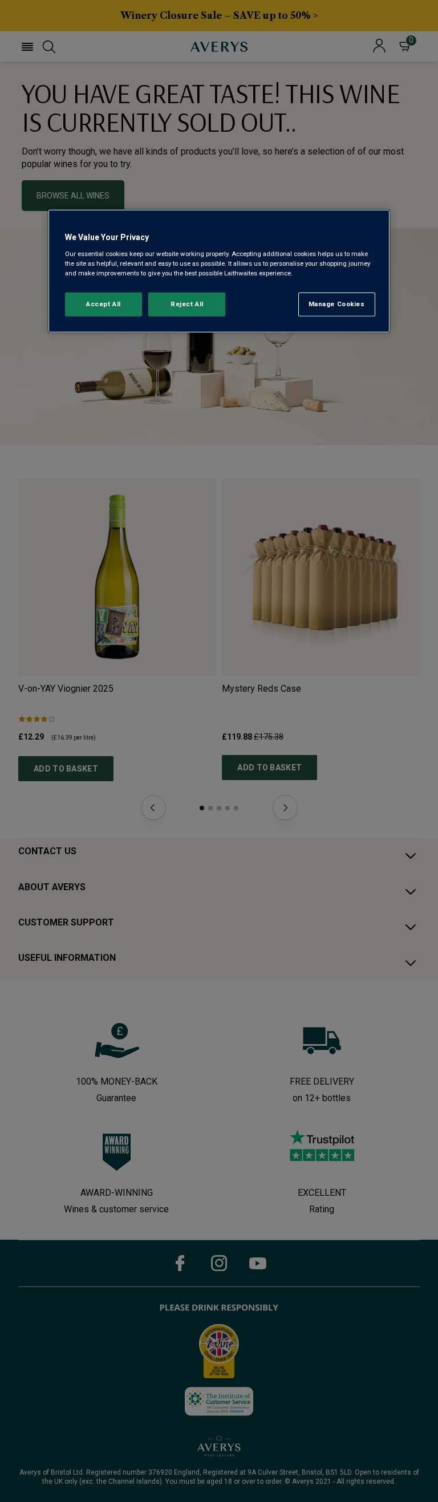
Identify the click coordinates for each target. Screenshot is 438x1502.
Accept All (103, 304)
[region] (219, 271)
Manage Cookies (337, 304)
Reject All (187, 304)
